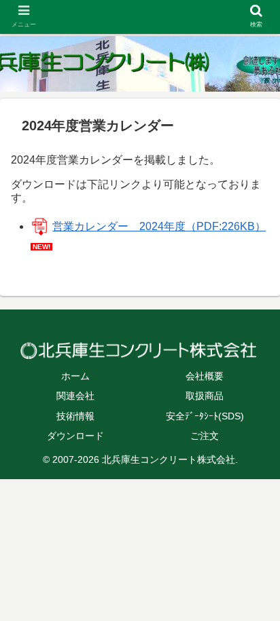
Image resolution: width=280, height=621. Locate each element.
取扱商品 (205, 395)
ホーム (75, 376)
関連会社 (75, 395)
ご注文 (204, 435)
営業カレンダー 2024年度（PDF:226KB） (159, 226)
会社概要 (205, 376)
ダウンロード (75, 435)
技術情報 (75, 416)
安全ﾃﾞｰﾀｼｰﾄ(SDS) (205, 416)
